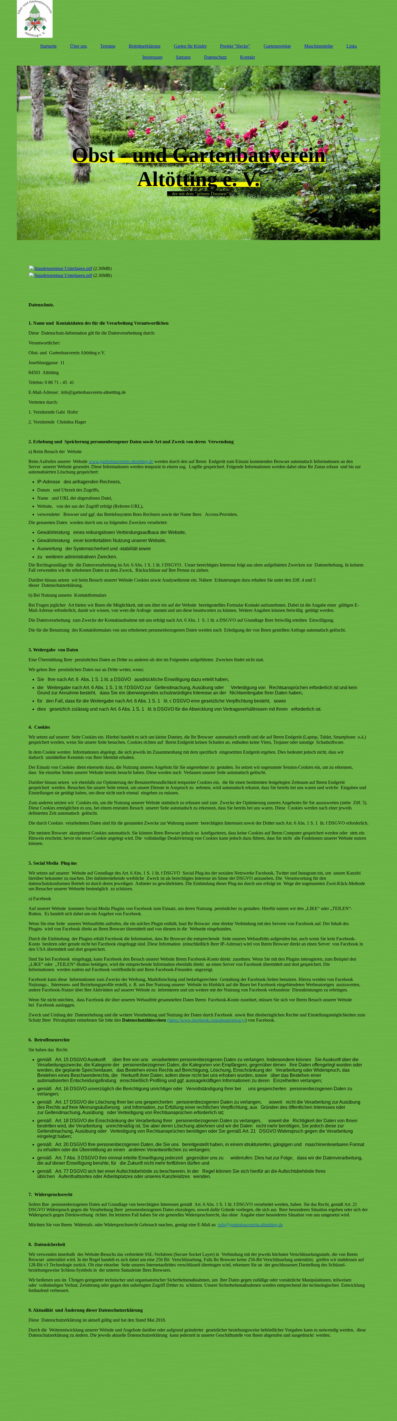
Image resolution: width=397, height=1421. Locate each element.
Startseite (48, 46)
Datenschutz (215, 57)
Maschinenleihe (318, 46)
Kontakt (247, 57)
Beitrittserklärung (144, 46)
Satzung (183, 57)
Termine (107, 46)
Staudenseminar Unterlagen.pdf (63, 268)
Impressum (152, 57)
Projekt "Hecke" (235, 46)
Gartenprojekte (277, 46)
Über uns (78, 46)
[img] (198, 19)
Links (351, 46)
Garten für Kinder (190, 46)
